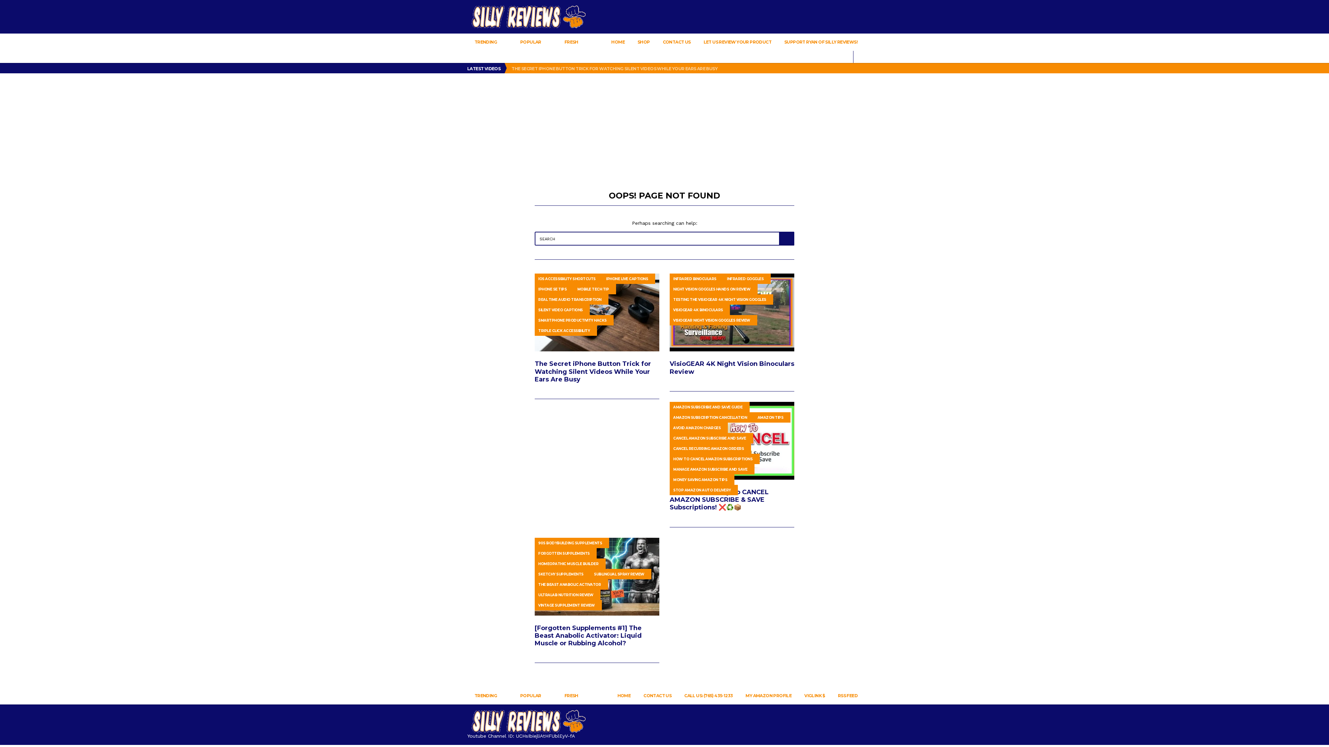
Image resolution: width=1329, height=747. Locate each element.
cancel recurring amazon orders (708, 448)
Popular (530, 42)
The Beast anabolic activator (569, 584)
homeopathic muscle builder (568, 564)
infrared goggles (745, 279)
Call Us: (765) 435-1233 (708, 695)
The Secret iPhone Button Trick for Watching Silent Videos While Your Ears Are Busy (615, 68)
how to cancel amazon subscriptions (712, 459)
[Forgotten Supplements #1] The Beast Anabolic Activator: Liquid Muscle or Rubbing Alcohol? (588, 635)
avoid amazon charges (697, 428)
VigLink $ (814, 695)
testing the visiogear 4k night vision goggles (719, 299)
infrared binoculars (694, 279)
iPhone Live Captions (627, 279)
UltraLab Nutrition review (566, 595)
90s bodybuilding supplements (570, 543)
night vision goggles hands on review (711, 289)
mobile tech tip (593, 289)
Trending (485, 42)
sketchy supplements (561, 574)
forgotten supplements (564, 553)
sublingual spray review (619, 574)
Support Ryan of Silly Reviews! (821, 42)
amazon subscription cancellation (710, 417)
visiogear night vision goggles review (711, 320)
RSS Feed (848, 695)
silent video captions (560, 310)
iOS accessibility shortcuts (567, 279)
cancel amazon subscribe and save (709, 438)
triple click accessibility (564, 331)
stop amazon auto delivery (702, 490)
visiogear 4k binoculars (698, 310)
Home (618, 42)
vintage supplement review (566, 605)
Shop (644, 42)
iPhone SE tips (552, 289)
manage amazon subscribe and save (710, 469)
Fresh (571, 42)
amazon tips (771, 417)
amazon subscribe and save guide (708, 407)
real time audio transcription (570, 299)
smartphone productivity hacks (572, 320)
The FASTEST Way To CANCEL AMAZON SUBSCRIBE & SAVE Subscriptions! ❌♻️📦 (719, 499)
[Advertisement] (664, 125)
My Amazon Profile (768, 695)
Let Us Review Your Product (737, 42)
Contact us (677, 42)
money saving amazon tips (700, 480)
